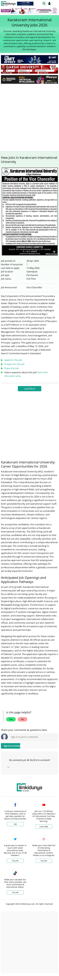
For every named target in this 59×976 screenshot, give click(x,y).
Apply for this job (13, 360)
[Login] (49, 3)
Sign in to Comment (12, 745)
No (22, 719)
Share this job (11, 368)
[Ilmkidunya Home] (8, 3)
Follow (15, 861)
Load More (29, 388)
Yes (11, 719)
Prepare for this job (14, 364)
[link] (25, 4)
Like (15, 824)
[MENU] (56, 3)
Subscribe (43, 826)
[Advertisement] (29, 116)
